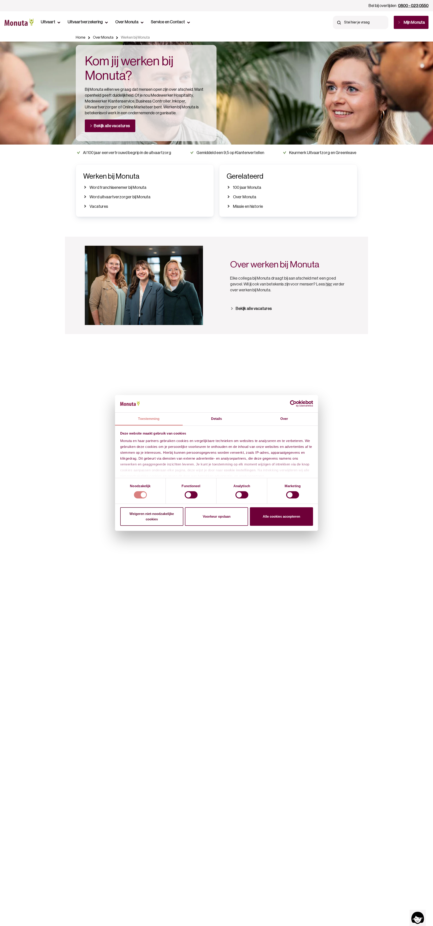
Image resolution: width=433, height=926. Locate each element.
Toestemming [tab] (148, 419)
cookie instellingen (240, 470)
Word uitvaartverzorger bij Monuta (120, 197)
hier (329, 284)
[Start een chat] (418, 918)
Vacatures (99, 206)
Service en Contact (168, 22)
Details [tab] (216, 419)
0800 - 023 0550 (413, 6)
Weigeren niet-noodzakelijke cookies (151, 516)
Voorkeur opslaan (216, 516)
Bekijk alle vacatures (254, 308)
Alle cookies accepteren (281, 516)
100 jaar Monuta (247, 187)
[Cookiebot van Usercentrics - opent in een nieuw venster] (293, 403)
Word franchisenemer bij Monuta (118, 187)
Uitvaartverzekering (85, 22)
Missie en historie (248, 206)
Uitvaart (48, 22)
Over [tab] (284, 419)
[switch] (191, 494)
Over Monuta (126, 22)
